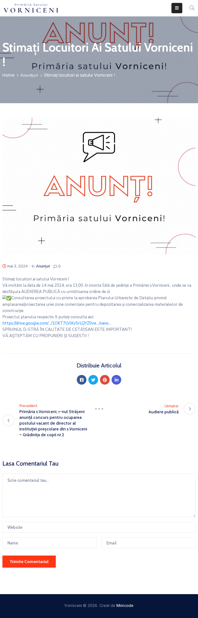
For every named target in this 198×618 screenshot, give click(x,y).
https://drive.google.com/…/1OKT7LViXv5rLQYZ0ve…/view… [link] (56, 323)
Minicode (125, 605)
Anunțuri (29, 75)
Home (8, 75)
